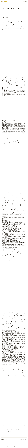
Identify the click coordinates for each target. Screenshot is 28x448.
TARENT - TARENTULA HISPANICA (23, 439)
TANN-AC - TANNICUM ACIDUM (4, 439)
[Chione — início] (4, 2)
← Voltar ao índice (3, 5)
